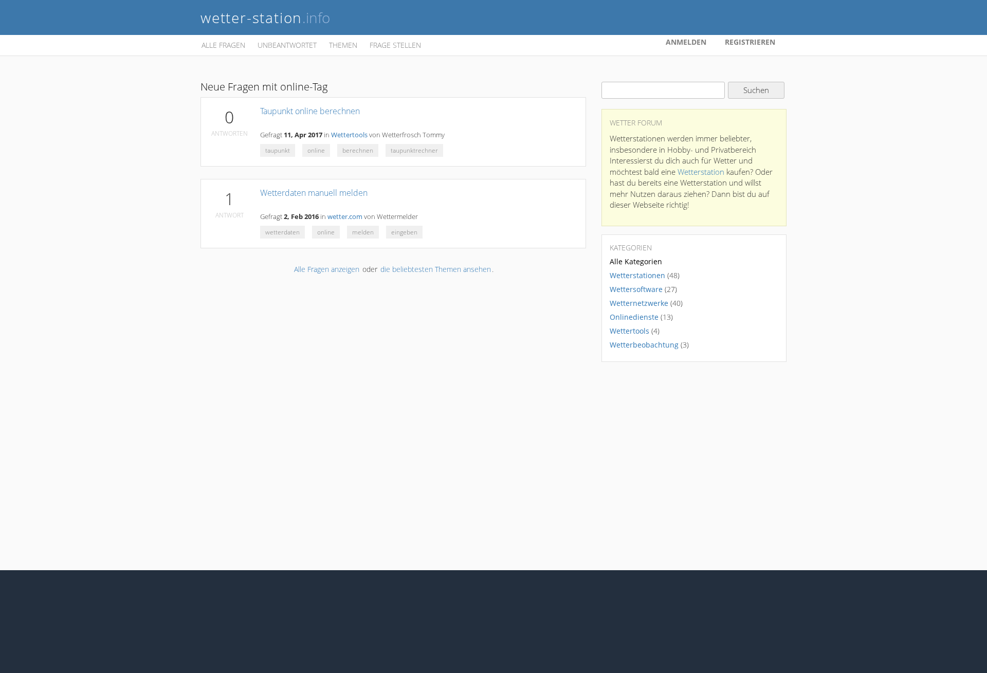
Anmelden (686, 42)
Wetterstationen (637, 275)
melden (363, 232)
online (316, 150)
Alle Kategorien (636, 261)
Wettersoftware (636, 289)
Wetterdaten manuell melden (314, 192)
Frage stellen (395, 45)
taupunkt (277, 150)
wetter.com (344, 216)
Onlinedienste (634, 317)
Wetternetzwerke (639, 303)
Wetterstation (701, 172)
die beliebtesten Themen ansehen (435, 269)
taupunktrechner (414, 150)
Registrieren (750, 42)
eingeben (404, 232)
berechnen (357, 150)
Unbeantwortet (287, 45)
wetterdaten (282, 232)
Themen (343, 45)
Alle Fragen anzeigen (326, 269)
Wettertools (349, 135)
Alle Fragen (223, 45)
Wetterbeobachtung (644, 345)
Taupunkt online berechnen (310, 111)
